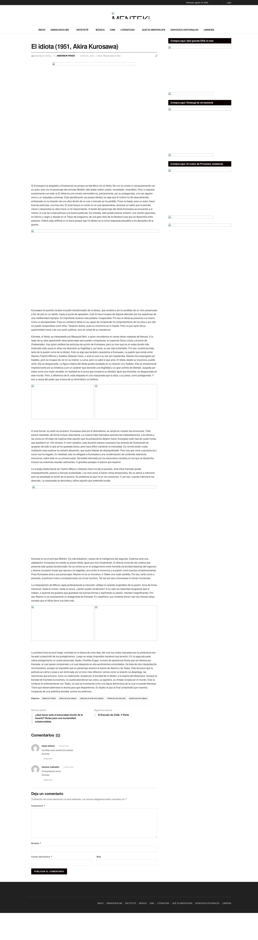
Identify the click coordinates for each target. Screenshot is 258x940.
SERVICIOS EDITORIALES (184, 29)
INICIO (42, 29)
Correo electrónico (41, 856)
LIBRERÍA (209, 29)
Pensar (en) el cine (111, 55)
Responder (48, 758)
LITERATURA (127, 29)
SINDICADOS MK (60, 29)
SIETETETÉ (82, 29)
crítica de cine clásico (67, 698)
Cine (100, 55)
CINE (112, 29)
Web (98, 856)
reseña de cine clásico (138, 698)
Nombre (36, 843)
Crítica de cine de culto (116, 698)
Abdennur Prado (66, 55)
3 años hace (64, 746)
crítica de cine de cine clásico (92, 698)
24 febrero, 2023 (87, 55)
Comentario (38, 805)
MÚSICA (100, 29)
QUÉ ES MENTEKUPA (153, 29)
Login (228, 2)
